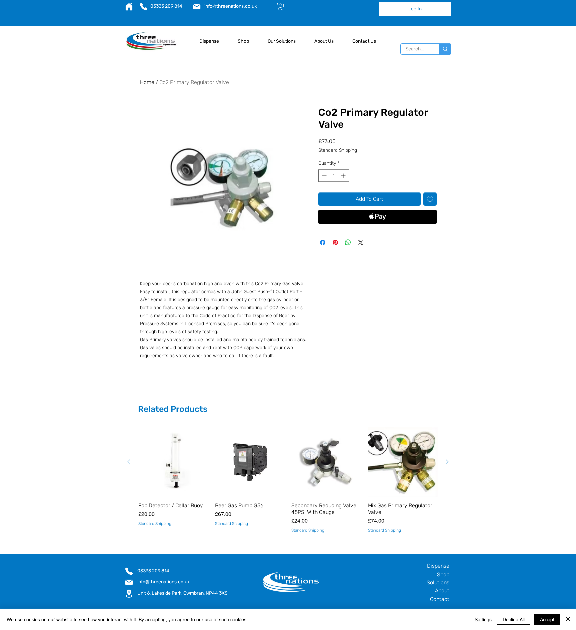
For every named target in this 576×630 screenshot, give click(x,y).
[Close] (568, 619)
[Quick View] (173, 462)
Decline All (514, 619)
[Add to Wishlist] (430, 199)
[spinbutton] (334, 175)
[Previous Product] (129, 462)
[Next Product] (447, 462)
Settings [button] (483, 619)
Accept (547, 619)
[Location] (129, 593)
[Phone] (143, 6)
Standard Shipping (337, 150)
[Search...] (445, 49)
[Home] (129, 6)
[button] (280, 6)
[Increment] (344, 175)
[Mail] (196, 6)
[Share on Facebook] (323, 242)
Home (147, 82)
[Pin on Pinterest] (335, 242)
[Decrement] (323, 175)
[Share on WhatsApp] (348, 242)
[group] (288, 480)
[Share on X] (361, 242)
